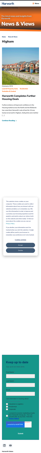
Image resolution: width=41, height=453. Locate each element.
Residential (24, 89)
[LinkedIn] (4, 445)
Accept (20, 245)
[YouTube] (10, 445)
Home (4, 37)
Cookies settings (20, 240)
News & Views (12, 37)
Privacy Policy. (10, 223)
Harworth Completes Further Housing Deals (19, 97)
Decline (20, 250)
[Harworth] (8, 3)
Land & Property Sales (10, 89)
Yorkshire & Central (9, 91)
